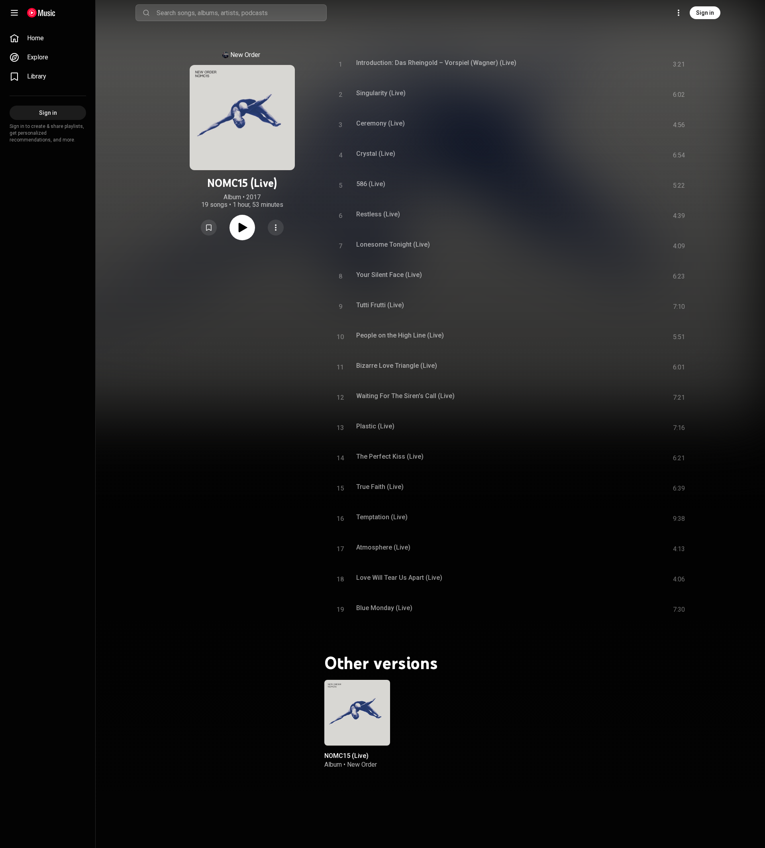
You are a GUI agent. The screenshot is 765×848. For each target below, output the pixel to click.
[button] (209, 228)
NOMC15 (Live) (346, 756)
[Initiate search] (146, 12)
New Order (245, 55)
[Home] (41, 13)
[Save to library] (209, 227)
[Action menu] (276, 228)
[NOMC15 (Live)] (357, 713)
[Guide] (14, 13)
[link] (47, 38)
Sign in (705, 13)
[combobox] (241, 13)
